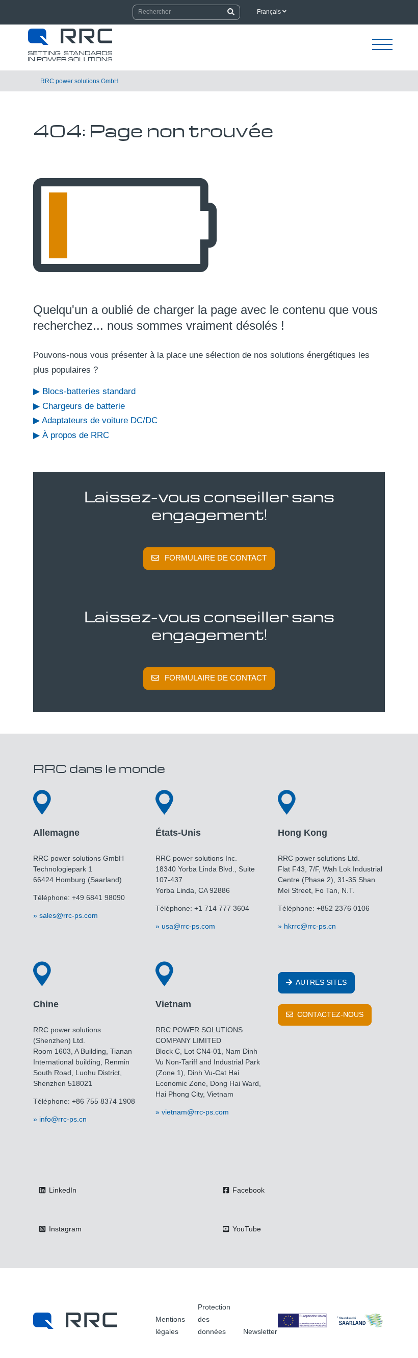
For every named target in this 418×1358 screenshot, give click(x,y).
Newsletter (260, 1331)
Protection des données (214, 1319)
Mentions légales (170, 1325)
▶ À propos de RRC (71, 435)
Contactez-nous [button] (329, 1014)
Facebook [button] (247, 1190)
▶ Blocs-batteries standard (84, 391)
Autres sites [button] (320, 982)
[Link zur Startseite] (75, 1320)
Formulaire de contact (216, 557)
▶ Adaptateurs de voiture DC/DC (95, 420)
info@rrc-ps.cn (63, 1119)
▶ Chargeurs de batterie (79, 406)
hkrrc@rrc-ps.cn (310, 926)
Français (269, 11)
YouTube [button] (245, 1229)
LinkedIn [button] (61, 1190)
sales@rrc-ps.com (68, 915)
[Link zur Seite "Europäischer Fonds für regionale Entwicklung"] (331, 1320)
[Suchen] (231, 12)
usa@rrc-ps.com (188, 926)
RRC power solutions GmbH (79, 81)
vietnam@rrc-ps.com (195, 1112)
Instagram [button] (64, 1229)
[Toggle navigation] (382, 45)
